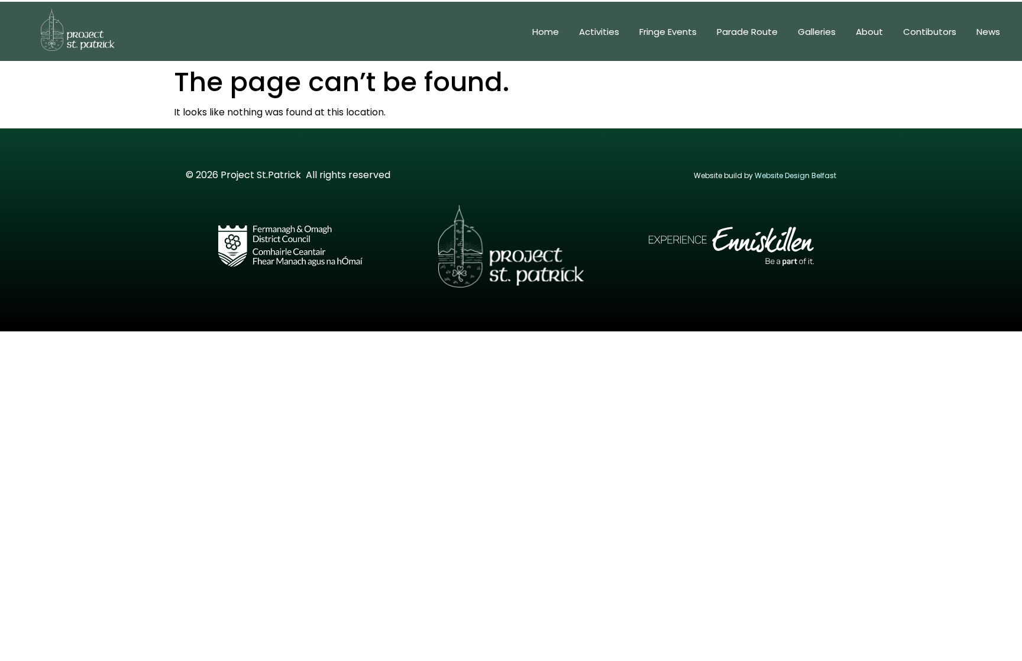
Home (545, 31)
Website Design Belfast (795, 175)
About (869, 31)
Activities (599, 31)
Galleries (817, 31)
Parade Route (747, 31)
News (988, 31)
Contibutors (929, 31)
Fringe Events (668, 31)
